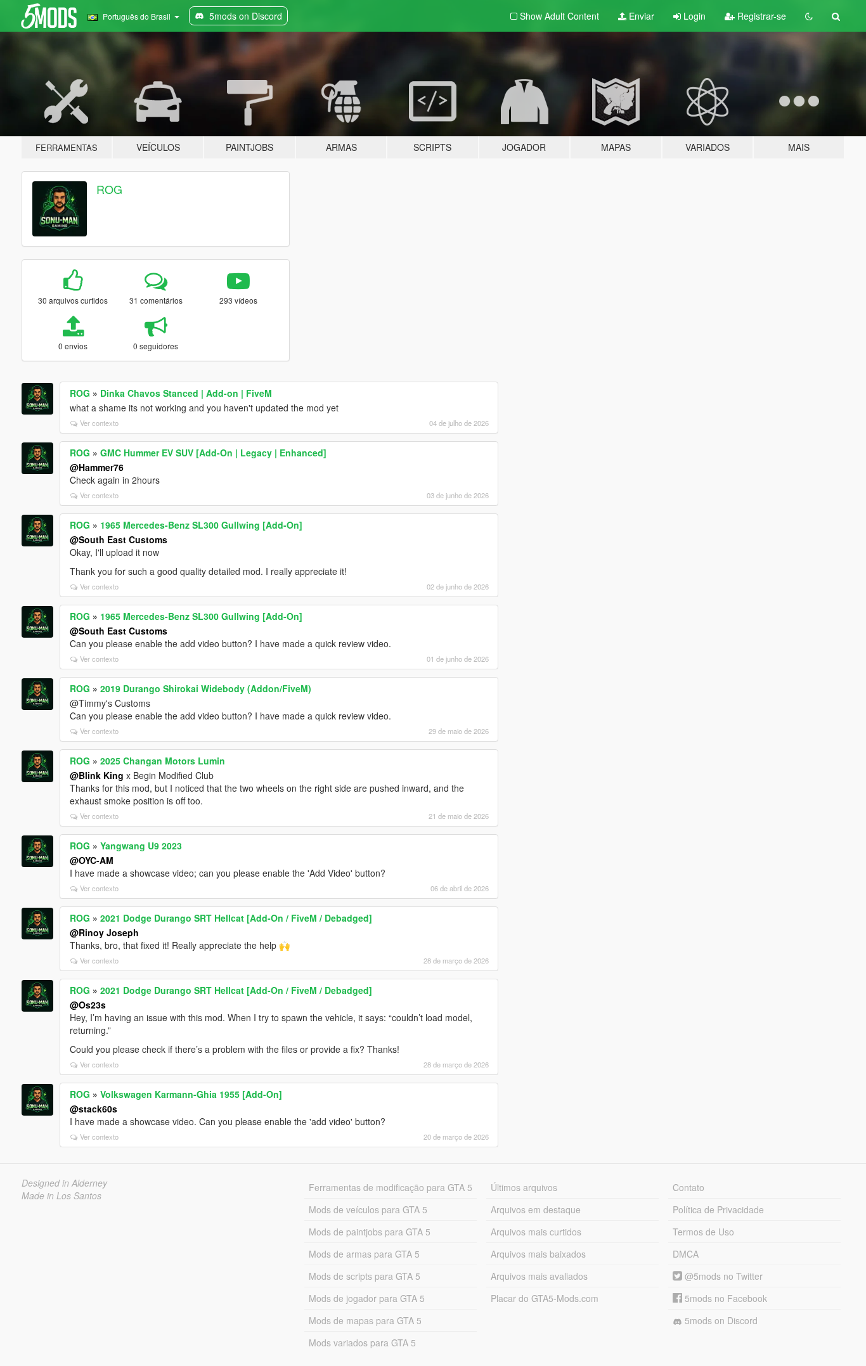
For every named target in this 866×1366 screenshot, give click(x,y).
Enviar (640, 16)
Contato (688, 1187)
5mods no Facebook (724, 1298)
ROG (109, 189)
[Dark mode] (809, 16)
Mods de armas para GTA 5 (364, 1253)
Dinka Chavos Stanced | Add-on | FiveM (186, 393)
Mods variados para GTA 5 (362, 1342)
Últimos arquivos (524, 1187)
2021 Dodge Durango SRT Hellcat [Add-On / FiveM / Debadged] (236, 918)
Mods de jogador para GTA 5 (367, 1298)
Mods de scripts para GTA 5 (364, 1276)
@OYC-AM (91, 860)
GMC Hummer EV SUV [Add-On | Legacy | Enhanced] (213, 452)
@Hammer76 (97, 467)
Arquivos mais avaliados (539, 1276)
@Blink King (97, 775)
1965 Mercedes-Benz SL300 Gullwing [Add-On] (201, 525)
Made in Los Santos (61, 1195)
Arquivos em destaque (536, 1209)
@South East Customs (118, 539)
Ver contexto (99, 423)
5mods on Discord (720, 1320)
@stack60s (93, 1108)
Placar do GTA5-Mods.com (544, 1298)
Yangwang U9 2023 (141, 845)
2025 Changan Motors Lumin (162, 760)
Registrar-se (760, 16)
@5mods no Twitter (722, 1276)
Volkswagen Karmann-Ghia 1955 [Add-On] (191, 1094)
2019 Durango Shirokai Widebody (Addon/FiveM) (205, 688)
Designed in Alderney (64, 1182)
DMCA (686, 1253)
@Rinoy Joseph (104, 932)
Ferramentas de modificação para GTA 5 (390, 1187)
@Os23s (88, 1004)
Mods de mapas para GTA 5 (365, 1320)
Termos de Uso (703, 1231)
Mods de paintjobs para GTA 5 (369, 1231)
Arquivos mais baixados (538, 1253)
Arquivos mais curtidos (536, 1231)
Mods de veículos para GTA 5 (368, 1209)
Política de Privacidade (718, 1209)
